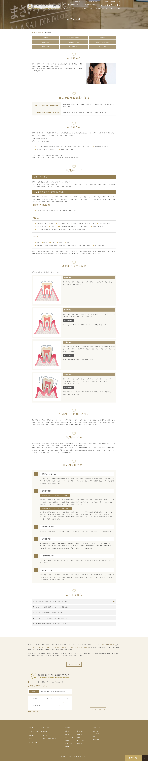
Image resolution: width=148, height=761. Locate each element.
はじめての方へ (115, 8)
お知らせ (45, 731)
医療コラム (97, 727)
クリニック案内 (75, 8)
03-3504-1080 (38, 685)
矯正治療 (67, 734)
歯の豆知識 (96, 734)
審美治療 (79, 734)
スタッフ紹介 (47, 727)
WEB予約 (134, 758)
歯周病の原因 (45, 42)
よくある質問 (102, 46)
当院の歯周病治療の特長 (74, 37)
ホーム (66, 8)
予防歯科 (63, 647)
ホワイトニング (71, 647)
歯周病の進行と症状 (74, 42)
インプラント (34, 647)
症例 (91, 8)
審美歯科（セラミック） (46, 647)
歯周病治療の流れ (74, 46)
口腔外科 (79, 647)
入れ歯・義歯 (68, 743)
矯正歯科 (57, 647)
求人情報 (32, 735)
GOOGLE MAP (97, 709)
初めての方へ (73, 664)
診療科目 (85, 8)
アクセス (45, 735)
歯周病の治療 (45, 46)
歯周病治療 (45, 37)
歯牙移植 (67, 746)
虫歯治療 (104, 645)
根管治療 (86, 647)
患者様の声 (96, 739)
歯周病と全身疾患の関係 (102, 42)
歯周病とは (103, 37)
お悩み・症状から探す (102, 8)
